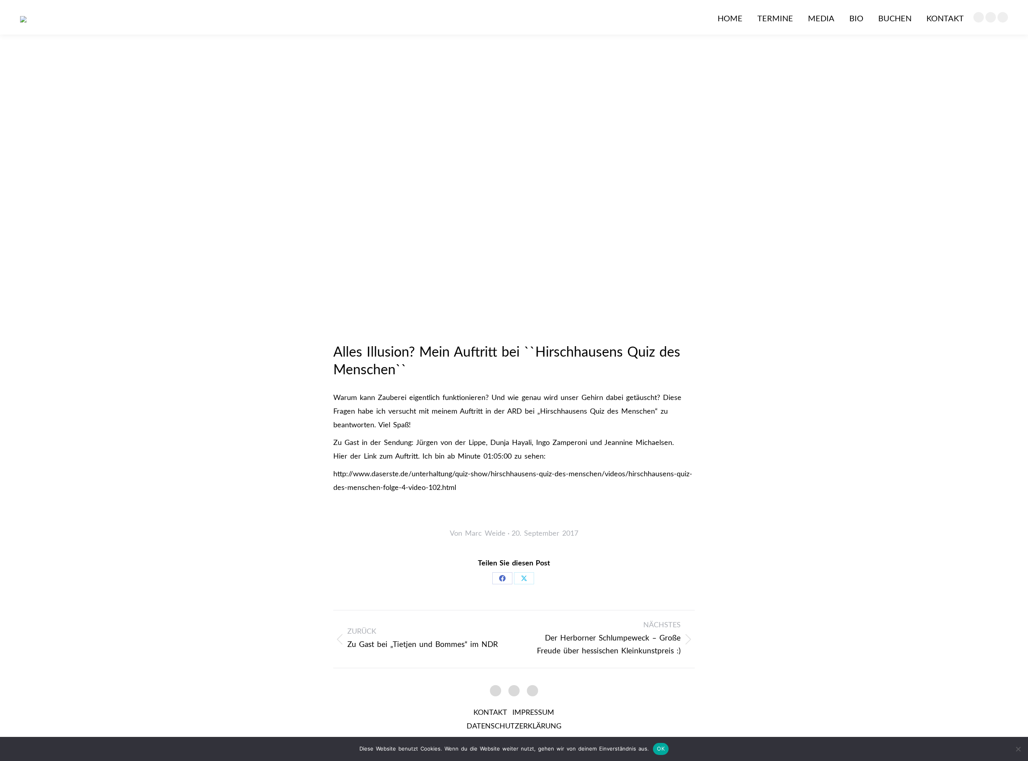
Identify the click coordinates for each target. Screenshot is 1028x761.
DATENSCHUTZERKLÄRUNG (514, 726)
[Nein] (1018, 749)
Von (478, 533)
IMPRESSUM (533, 712)
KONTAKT (490, 712)
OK (661, 748)
